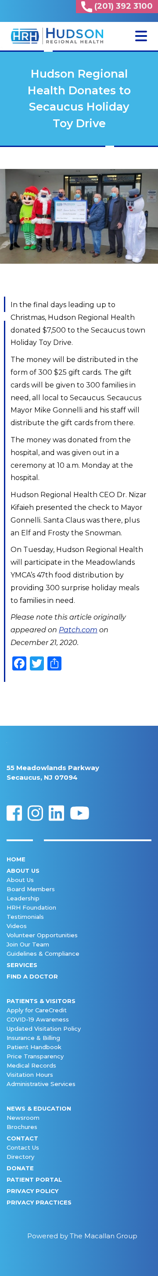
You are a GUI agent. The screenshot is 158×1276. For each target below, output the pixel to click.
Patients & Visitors (41, 1000)
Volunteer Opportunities (42, 935)
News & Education (39, 1108)
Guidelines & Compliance (43, 953)
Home (16, 859)
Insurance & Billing (33, 1037)
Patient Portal (34, 1179)
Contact (22, 1138)
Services (22, 964)
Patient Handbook (34, 1046)
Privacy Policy (32, 1190)
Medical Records (31, 1065)
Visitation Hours (30, 1074)
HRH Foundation (31, 907)
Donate (20, 1168)
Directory (20, 1156)
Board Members (31, 888)
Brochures (22, 1126)
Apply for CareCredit (37, 1010)
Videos (17, 925)
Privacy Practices (39, 1202)
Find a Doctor (32, 976)
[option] (79, 216)
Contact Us (23, 1147)
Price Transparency (35, 1056)
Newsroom (23, 1117)
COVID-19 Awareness (38, 1019)
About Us (23, 870)
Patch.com (78, 630)
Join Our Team (28, 944)
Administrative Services (41, 1083)
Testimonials (25, 916)
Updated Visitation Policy (44, 1028)
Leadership (23, 898)
